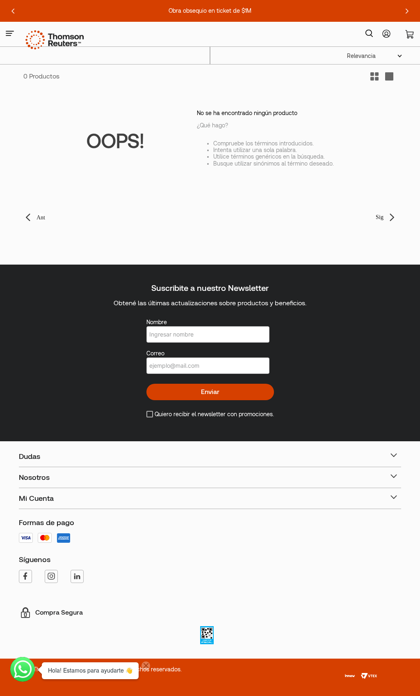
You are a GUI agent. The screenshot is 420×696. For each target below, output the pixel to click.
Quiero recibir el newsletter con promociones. (214, 414)
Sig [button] (379, 217)
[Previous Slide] (13, 11)
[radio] (389, 76)
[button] (10, 33)
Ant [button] (41, 217)
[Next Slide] (407, 11)
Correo (155, 353)
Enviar (210, 392)
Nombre (156, 322)
